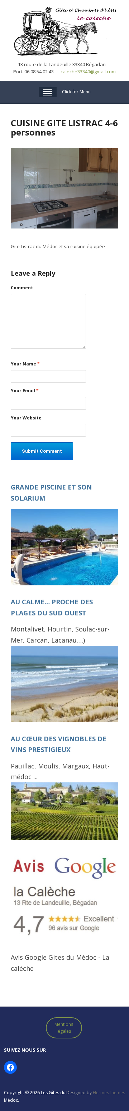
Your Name (25, 364)
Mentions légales (63, 1027)
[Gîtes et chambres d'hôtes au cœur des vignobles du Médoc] (64, 30)
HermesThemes (109, 1093)
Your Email (25, 391)
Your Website (26, 418)
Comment (22, 288)
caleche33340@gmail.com (88, 71)
